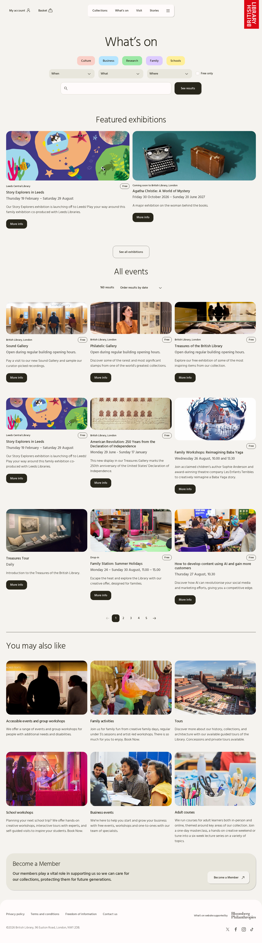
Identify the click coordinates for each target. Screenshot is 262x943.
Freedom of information (81, 914)
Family (154, 60)
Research (132, 60)
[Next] (154, 618)
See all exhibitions (131, 252)
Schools (176, 60)
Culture (86, 60)
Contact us (110, 914)
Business (108, 60)
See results (188, 88)
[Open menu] (168, 10)
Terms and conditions (45, 914)
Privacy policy (15, 914)
